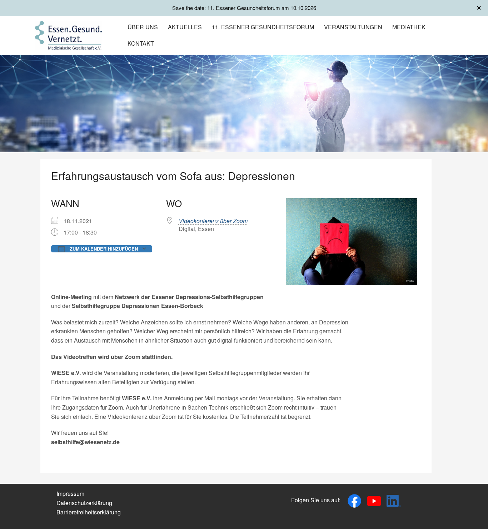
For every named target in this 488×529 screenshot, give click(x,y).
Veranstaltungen (353, 27)
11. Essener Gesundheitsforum (263, 27)
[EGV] (68, 34)
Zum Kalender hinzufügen (103, 248)
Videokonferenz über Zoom (213, 221)
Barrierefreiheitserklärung (88, 512)
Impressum (70, 493)
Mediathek (408, 27)
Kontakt (141, 43)
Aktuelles (185, 27)
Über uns (143, 27)
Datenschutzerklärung (84, 503)
